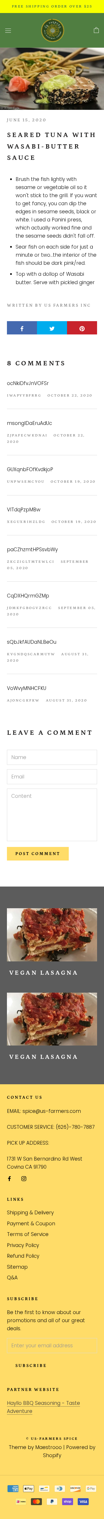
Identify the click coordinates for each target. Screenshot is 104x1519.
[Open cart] (96, 30)
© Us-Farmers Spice (52, 1439)
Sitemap (17, 1266)
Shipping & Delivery (30, 1212)
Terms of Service (28, 1234)
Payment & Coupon (31, 1223)
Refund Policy (23, 1255)
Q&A (12, 1277)
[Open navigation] (8, 30)
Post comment (37, 853)
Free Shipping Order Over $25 (52, 6)
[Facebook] (9, 1178)
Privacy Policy (23, 1245)
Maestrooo (48, 1447)
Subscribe (31, 1365)
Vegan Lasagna (43, 972)
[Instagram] (23, 1178)
